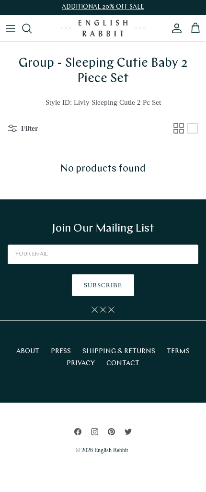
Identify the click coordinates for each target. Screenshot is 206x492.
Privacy (81, 363)
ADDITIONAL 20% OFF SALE (103, 7)
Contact (122, 363)
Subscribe (103, 285)
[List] (192, 128)
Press (61, 351)
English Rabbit (111, 450)
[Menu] (10, 28)
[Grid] (178, 128)
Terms (178, 351)
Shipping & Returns (118, 351)
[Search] (31, 28)
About (27, 351)
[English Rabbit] (103, 28)
